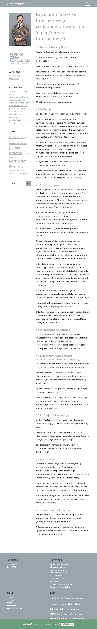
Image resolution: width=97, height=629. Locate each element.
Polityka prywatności (15, 608)
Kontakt (10, 603)
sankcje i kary (15, 111)
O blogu (10, 600)
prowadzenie (13, 157)
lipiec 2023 (14, 78)
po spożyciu (26, 154)
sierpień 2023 (15, 75)
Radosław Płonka (64, 613)
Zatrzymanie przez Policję (60, 587)
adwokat (16, 136)
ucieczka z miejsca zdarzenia (17, 115)
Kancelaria (11, 606)
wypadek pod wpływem (66, 618)
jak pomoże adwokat (19, 97)
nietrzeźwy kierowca (18, 143)
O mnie (10, 597)
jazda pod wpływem (74, 599)
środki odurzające (21, 173)
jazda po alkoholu (17, 100)
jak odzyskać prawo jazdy (60, 564)
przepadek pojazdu (18, 108)
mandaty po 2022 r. (18, 105)
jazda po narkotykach (19, 102)
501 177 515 (68, 624)
